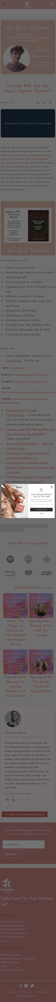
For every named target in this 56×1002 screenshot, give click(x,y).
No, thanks (41, 513)
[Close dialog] (51, 486)
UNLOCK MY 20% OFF (41, 509)
